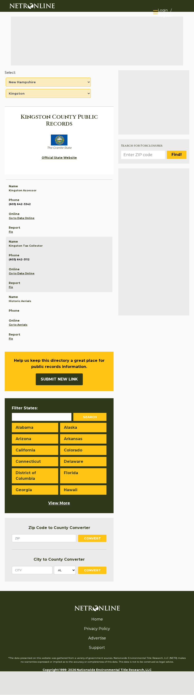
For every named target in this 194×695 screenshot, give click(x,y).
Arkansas (73, 439)
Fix (11, 231)
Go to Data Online (22, 218)
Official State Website (59, 157)
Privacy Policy (97, 628)
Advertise (97, 638)
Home (97, 619)
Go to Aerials (18, 324)
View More (59, 503)
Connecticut (28, 461)
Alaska (70, 427)
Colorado (73, 450)
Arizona (23, 439)
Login (163, 10)
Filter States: (25, 408)
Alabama (24, 427)
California (25, 450)
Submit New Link (59, 379)
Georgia (24, 490)
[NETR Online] (32, 6)
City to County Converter (59, 559)
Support (97, 647)
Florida (71, 473)
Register (165, 15)
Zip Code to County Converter (59, 527)
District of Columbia (26, 476)
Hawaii (70, 490)
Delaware (73, 461)
